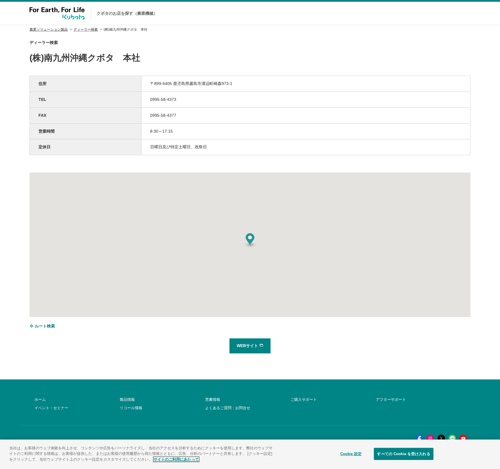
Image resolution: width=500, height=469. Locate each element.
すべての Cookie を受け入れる (403, 454)
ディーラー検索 (85, 29)
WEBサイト (248, 345)
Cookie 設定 (351, 454)
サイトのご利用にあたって (176, 459)
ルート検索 (44, 326)
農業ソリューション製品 (49, 29)
